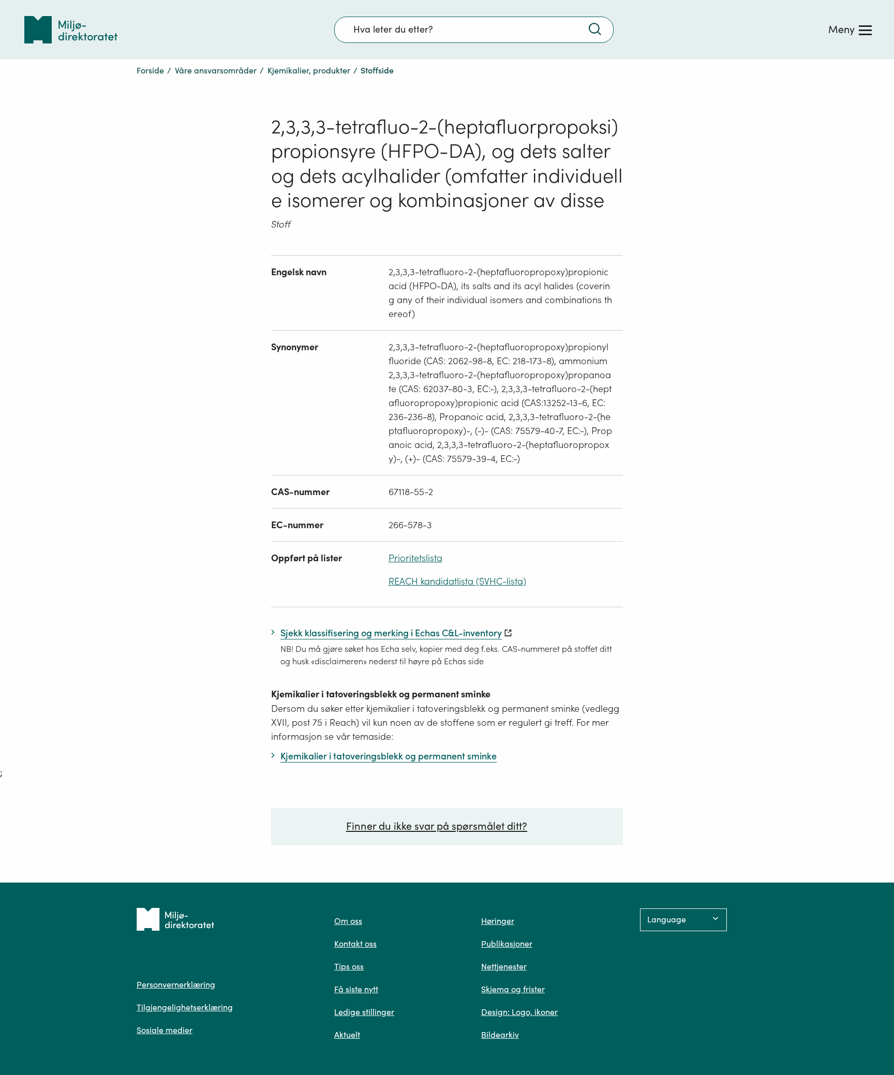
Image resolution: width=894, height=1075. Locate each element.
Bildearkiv (500, 1034)
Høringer (497, 921)
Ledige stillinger (364, 1012)
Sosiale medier (164, 1030)
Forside (150, 70)
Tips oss (349, 966)
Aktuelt (347, 1034)
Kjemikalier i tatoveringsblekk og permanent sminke (380, 694)
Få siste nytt (356, 989)
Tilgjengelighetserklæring (185, 1007)
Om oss (348, 921)
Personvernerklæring (176, 984)
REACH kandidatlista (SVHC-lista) (457, 581)
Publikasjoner (506, 943)
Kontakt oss (355, 943)
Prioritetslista (415, 558)
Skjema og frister (513, 989)
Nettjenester (504, 966)
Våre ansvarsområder (216, 70)
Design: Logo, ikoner (519, 1012)
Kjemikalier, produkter (308, 70)
